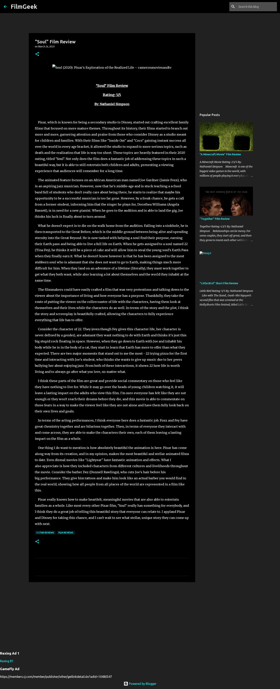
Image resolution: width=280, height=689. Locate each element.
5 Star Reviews (45, 532)
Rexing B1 (7, 661)
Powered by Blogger (142, 683)
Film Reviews (65, 532)
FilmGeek (24, 6)
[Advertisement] (112, 614)
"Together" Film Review (215, 218)
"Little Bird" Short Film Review (219, 283)
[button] (37, 54)
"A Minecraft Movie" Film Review (220, 154)
